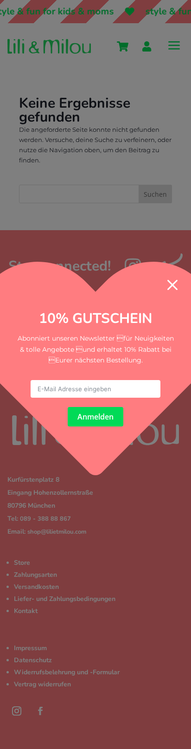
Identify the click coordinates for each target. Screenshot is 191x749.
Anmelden (95, 417)
